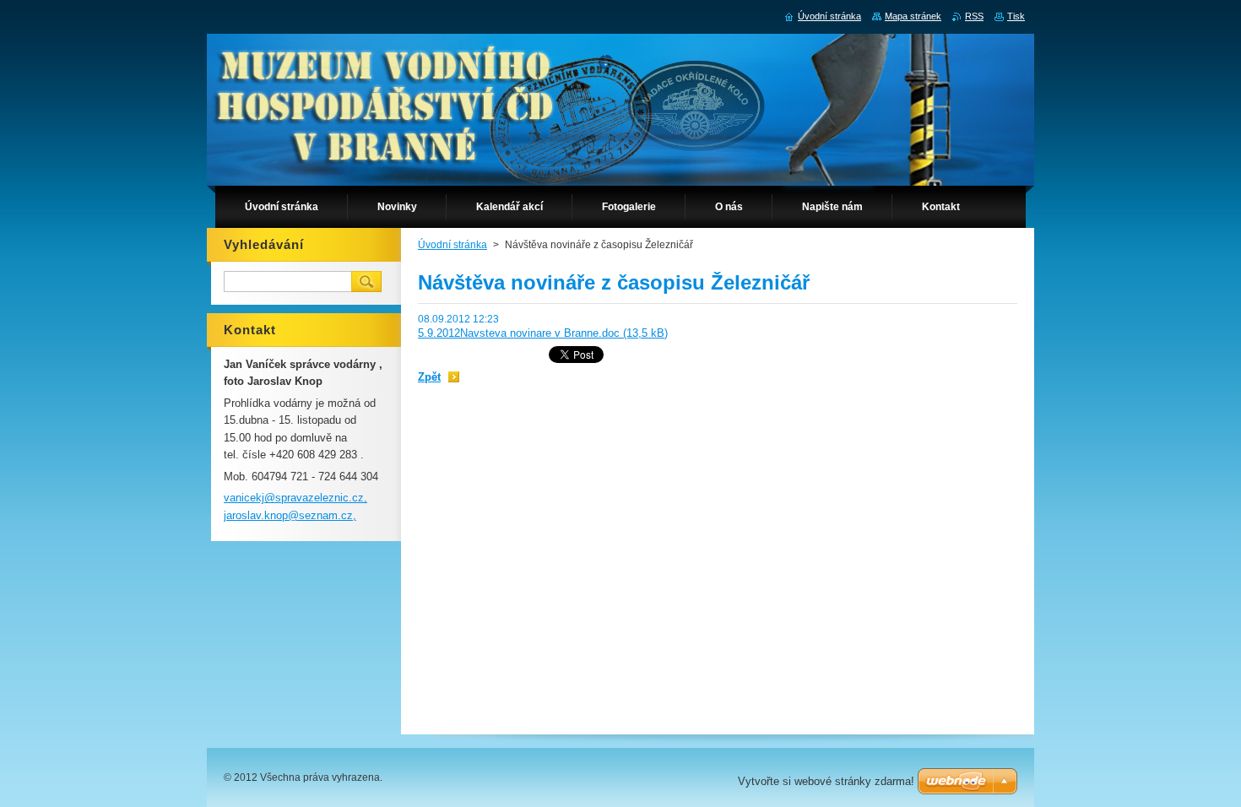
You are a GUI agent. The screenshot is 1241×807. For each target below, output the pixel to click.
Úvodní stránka (452, 245)
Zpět (429, 377)
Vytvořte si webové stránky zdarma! (826, 781)
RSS (974, 16)
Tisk (1016, 16)
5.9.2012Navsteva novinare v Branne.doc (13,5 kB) (543, 333)
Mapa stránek (913, 16)
